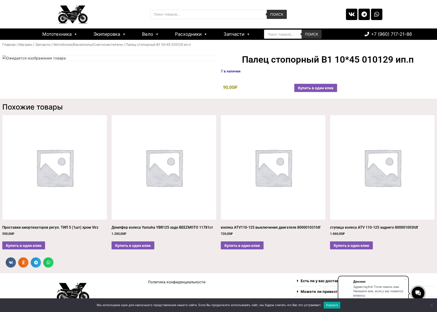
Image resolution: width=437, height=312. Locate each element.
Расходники (188, 34)
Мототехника (57, 34)
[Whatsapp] (376, 14)
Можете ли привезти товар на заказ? (335, 291)
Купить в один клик (315, 88)
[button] (11, 262)
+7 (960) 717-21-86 (391, 34)
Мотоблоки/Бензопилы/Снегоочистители (88, 45)
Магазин (25, 45)
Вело (147, 34)
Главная (8, 45)
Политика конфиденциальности (177, 282)
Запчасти (234, 34)
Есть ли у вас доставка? (323, 281)
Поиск (276, 14)
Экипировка (107, 34)
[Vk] (351, 14)
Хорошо (332, 305)
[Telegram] (364, 14)
